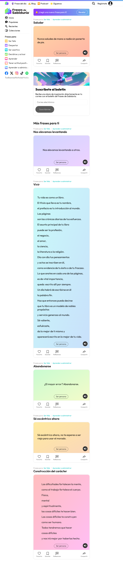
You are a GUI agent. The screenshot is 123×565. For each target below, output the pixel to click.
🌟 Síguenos (56, 3)
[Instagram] (16, 74)
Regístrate (102, 3)
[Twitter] (11, 74)
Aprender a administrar (62, 19)
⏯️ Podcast (42, 3)
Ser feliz (47, 19)
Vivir (36, 184)
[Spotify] (26, 74)
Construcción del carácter (50, 471)
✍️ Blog (32, 3)
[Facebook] (6, 74)
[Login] (110, 3)
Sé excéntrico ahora (46, 418)
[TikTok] (21, 74)
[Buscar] (94, 4)
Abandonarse (42, 366)
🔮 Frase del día (18, 3)
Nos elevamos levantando (50, 132)
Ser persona (61, 53)
